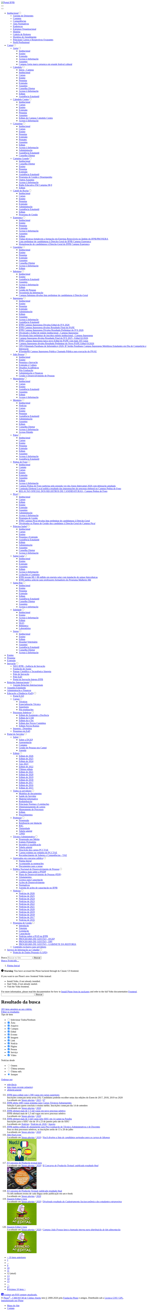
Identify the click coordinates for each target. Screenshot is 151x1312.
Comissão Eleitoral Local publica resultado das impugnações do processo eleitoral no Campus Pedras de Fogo (70, 488)
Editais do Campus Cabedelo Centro (36, 118)
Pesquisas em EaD (21, 731)
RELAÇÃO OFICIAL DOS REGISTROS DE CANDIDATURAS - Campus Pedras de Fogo (63, 491)
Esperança (18, 217)
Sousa (16, 631)
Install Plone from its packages (75, 991)
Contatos (17, 18)
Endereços (18, 26)
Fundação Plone (70, 1298)
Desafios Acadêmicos (29, 367)
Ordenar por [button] (7, 1079)
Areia (15, 48)
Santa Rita (18, 583)
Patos (15, 435)
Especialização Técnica (30, 704)
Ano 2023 (23, 764)
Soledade (17, 609)
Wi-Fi (21, 623)
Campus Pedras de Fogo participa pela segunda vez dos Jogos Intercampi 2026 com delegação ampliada (67, 486)
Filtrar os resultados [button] (10, 1012)
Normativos (24, 885)
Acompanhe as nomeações (31, 863)
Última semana (18, 1068)
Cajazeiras (18, 123)
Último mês (16, 1071)
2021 (38, 1100)
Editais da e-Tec (26, 720)
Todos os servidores (22, 791)
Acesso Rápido (26, 432)
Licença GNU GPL (114, 1298)
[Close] (2, 8)
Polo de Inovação (21, 674)
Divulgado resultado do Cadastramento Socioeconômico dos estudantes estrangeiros (82, 1201)
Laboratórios (25, 628)
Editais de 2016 (26, 785)
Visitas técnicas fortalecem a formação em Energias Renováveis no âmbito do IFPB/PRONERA (63, 239)
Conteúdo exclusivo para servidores (29, 947)
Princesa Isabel (20, 526)
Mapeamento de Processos (31, 809)
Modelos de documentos (30, 793)
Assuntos (23, 61)
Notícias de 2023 (27, 901)
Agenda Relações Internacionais (28, 685)
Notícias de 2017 (27, 917)
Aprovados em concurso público (28, 858)
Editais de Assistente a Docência (34, 715)
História (16, 31)
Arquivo (14, 1025)
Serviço (14, 1052)
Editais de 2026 (26, 756)
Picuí (15, 494)
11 (8, 1270)
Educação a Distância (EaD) (20, 693)
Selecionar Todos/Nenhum (23, 1020)
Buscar (37, 958)
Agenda (22, 750)
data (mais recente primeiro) (20, 1087)
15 (8, 1281)
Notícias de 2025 (27, 896)
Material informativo (28, 799)
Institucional (12, 13)
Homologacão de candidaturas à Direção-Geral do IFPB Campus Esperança (54, 244)
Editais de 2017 (26, 782)
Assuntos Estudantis (16, 687)
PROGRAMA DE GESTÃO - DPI (35, 941)
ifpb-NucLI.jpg (14, 1135)
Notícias (23, 405)
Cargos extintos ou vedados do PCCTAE (38, 852)
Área (13, 1023)
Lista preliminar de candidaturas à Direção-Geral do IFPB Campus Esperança (55, 241)
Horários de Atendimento (24, 37)
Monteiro (17, 400)
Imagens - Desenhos (22, 728)
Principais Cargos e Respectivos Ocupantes (33, 39)
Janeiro (51, 1124)
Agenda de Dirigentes (23, 15)
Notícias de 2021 (27, 906)
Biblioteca (23, 625)
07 (44, 1100)
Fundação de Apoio (22, 669)
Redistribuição (25, 801)
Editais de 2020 (26, 774)
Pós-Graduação (26, 370)
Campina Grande (21, 158)
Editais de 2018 (26, 780)
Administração (25, 150)
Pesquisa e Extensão (28, 537)
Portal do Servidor (15, 734)
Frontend (132, 991)
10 (8, 1268)
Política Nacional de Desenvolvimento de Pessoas (36, 869)
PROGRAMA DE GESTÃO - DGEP (37, 939)
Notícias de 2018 (27, 914)
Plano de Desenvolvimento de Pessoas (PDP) (40, 874)
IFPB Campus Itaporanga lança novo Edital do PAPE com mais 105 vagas (53, 341)
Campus (14, 1028)
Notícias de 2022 (27, 904)
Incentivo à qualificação (30, 844)
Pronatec (23, 139)
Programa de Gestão (28, 214)
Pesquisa (23, 80)
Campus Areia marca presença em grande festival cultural (45, 64)
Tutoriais (23, 928)
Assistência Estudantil (29, 96)
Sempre (14, 1074)
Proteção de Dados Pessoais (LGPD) (30, 952)
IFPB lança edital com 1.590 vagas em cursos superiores (33, 1095)
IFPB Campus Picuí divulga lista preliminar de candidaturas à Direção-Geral (54, 520)
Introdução (24, 925)
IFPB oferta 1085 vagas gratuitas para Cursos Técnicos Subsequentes (39, 1103)
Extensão (23, 56)
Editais (22, 93)
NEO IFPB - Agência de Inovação (29, 666)
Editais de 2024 (26, 761)
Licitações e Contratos (29, 574)
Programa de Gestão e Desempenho (35, 177)
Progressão (24, 820)
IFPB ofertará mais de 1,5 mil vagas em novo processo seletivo (36, 1111)
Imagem (14, 1037)
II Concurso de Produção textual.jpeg (24, 1163)
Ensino (22, 53)
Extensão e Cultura (28, 365)
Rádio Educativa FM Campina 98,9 (35, 185)
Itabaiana (17, 271)
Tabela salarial (25, 831)
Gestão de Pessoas (27, 290)
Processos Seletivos (22, 712)
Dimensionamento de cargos (32, 807)
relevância (12, 1084)
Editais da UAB (26, 718)
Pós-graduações (26, 709)
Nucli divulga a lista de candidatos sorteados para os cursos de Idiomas (76, 1137)
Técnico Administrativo (24, 836)
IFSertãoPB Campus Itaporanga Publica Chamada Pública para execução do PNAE (58, 351)
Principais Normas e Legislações (34, 804)
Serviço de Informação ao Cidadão (23, 950)
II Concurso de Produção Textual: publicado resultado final (70, 1165)
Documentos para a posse (31, 866)
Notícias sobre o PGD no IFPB (33, 936)
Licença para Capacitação (31, 880)
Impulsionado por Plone (12, 1300)
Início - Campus (26, 70)
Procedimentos (26, 814)
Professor (17, 817)
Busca (4, 957)
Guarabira (17, 247)
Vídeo (13, 1055)
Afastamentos (25, 877)
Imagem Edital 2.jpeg (17, 1199)
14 (8, 1278)
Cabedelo (17, 67)
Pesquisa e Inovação (28, 362)
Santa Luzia (18, 556)
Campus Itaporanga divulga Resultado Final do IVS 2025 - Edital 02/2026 (53, 338)
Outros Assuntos (26, 179)
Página (14, 1046)
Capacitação (24, 933)
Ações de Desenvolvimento (32, 882)
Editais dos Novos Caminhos (32, 723)
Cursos (22, 75)
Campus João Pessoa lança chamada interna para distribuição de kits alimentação (81, 1229)
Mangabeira (18, 378)
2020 (38, 1108)
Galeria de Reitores (22, 34)
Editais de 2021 (26, 772)
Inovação (11, 663)
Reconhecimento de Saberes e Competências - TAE (43, 855)
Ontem (14, 1065)
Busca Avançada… (10, 960)
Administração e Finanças (31, 373)
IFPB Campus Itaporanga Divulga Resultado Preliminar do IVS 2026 (51, 330)
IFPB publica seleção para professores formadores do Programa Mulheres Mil (55, 580)
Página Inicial (25, 861)
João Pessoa (18, 354)
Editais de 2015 (26, 788)
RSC (21, 825)
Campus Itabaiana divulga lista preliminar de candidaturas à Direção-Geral (53, 295)
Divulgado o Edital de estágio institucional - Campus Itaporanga (48, 333)
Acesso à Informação (28, 59)
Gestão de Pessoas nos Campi (33, 747)
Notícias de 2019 (27, 912)
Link (13, 1040)
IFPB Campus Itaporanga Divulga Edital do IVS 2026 (44, 325)
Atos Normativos (21, 23)
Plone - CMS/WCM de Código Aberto (22, 1298)
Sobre (15, 737)
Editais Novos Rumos (29, 726)
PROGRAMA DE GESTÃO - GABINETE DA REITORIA (47, 944)
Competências (19, 21)
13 (8, 1276)
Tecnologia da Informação (31, 292)
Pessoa (14, 1049)
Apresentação (25, 742)
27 (8, 1286)
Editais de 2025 (26, 758)
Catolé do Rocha (21, 190)
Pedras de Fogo (20, 462)
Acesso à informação (28, 606)
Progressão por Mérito (29, 839)
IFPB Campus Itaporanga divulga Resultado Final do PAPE (47, 327)
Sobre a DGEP (26, 739)
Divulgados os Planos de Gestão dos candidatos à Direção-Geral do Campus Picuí (57, 523)
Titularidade (24, 828)
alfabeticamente (14, 1090)
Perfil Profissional (21, 42)
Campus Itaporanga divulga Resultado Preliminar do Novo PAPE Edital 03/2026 (56, 343)
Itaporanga (18, 298)
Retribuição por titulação (30, 823)
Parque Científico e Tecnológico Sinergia (32, 671)
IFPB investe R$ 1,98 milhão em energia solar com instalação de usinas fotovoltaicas (58, 577)
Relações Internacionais (18, 682)
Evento (14, 1034)
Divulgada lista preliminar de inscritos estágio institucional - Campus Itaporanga (56, 335)
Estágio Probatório (27, 842)
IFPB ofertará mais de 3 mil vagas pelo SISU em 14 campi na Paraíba (39, 1119)
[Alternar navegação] (2, 5)
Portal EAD (18, 696)
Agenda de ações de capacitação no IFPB (38, 887)
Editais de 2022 (26, 766)
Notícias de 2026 (27, 893)
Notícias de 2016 (27, 920)
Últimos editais (26, 769)
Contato (22, 467)
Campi (10, 45)
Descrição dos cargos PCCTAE (33, 850)
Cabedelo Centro (21, 99)
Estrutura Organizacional (24, 29)
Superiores (24, 707)
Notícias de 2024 (27, 898)
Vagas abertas (28, 1100)
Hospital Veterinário (28, 642)
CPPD (22, 833)
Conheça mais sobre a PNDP (32, 872)
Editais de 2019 (26, 777)
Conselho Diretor (27, 88)
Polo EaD (17, 677)
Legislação (24, 931)
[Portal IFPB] (8, 2)
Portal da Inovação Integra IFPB (28, 679)
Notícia (14, 1043)
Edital (13, 1031)
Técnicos (23, 701)
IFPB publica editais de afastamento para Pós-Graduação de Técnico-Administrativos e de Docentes (53, 1127)
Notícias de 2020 (27, 909)
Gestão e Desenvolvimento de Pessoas (37, 375)
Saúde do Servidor (27, 796)
